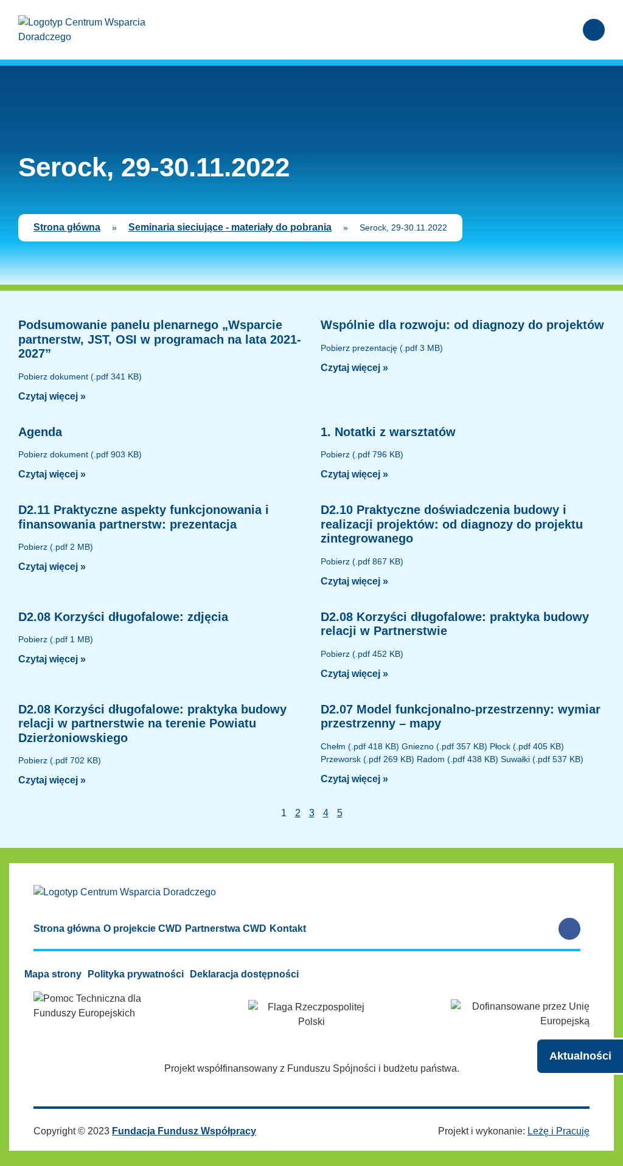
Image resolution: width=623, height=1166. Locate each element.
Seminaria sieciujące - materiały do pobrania (230, 227)
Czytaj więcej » (52, 396)
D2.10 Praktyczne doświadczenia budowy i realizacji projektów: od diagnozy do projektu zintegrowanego (452, 524)
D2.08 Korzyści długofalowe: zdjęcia (123, 616)
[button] (559, 30)
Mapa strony (53, 974)
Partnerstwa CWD (225, 928)
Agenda (40, 432)
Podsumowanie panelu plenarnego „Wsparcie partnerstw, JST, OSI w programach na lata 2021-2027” (159, 339)
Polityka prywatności (136, 974)
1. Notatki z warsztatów (388, 432)
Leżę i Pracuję (558, 1131)
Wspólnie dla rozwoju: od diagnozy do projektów (462, 324)
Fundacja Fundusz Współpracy (184, 1131)
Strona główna (66, 227)
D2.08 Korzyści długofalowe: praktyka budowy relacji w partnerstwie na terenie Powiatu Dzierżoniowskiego (152, 723)
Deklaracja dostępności (244, 974)
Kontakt (288, 928)
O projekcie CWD (142, 928)
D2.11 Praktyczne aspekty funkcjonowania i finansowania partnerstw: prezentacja (143, 517)
